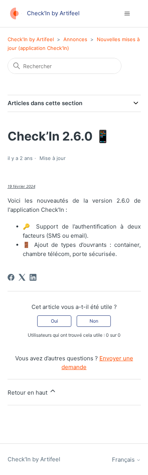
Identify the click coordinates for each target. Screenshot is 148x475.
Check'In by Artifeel (31, 39)
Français (124, 459)
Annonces (75, 39)
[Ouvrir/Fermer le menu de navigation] (127, 14)
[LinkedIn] (33, 277)
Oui (54, 321)
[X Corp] (22, 277)
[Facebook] (11, 277)
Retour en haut (28, 392)
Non (94, 321)
